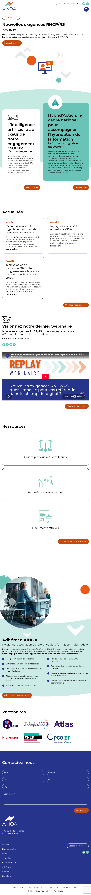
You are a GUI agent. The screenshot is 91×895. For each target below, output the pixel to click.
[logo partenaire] (36, 724)
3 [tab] (13, 17)
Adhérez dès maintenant (15, 695)
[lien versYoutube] (84, 3)
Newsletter (76, 4)
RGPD (76, 887)
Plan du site (58, 891)
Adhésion (6, 867)
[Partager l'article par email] (10, 344)
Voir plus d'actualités (74, 305)
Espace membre (76, 846)
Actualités (6, 858)
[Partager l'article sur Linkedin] (14, 344)
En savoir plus (10, 43)
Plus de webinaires (75, 406)
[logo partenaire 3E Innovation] (10, 724)
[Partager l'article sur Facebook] (3, 344)
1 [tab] (8, 17)
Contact (65, 4)
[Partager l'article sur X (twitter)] (7, 344)
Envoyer (80, 810)
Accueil (5, 844)
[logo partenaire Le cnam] (10, 738)
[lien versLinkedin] (87, 3)
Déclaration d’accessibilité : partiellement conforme (32, 887)
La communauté (9, 863)
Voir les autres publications (72, 541)
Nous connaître (9, 849)
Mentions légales (63, 887)
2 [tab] (11, 17)
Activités (6, 853)
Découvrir (30, 187)
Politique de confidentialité (38, 891)
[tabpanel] (45, 52)
